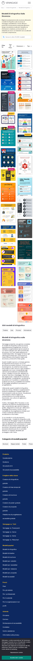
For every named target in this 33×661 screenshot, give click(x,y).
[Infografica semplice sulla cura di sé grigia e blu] (8, 255)
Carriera (5, 619)
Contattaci (6, 627)
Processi (18, 330)
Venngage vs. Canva (9, 532)
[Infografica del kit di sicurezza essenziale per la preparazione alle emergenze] (8, 59)
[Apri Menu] (29, 3)
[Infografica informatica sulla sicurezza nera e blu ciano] (25, 228)
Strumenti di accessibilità (11, 470)
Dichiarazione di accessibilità (12, 623)
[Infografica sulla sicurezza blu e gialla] (8, 234)
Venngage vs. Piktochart (11, 540)
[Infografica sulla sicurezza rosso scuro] (25, 312)
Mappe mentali (15, 444)
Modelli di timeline (8, 553)
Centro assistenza (9, 631)
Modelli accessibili (8, 577)
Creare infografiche (11, 7)
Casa (2, 7)
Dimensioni (20, 46)
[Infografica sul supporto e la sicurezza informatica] (25, 123)
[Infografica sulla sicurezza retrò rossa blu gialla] (25, 291)
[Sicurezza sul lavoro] (8, 175)
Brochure (5, 444)
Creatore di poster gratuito (11, 503)
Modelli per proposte (10, 573)
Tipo (28, 46)
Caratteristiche (7, 458)
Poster (24, 444)
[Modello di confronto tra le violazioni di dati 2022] (8, 119)
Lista (12, 330)
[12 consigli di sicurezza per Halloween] (8, 192)
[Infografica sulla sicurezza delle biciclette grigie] (25, 207)
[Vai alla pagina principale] (10, 2)
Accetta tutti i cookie (16, 657)
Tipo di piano (10, 46)
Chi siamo (6, 615)
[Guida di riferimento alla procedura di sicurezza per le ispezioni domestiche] (8, 157)
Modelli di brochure (9, 557)
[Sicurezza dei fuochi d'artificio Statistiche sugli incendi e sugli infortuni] (8, 102)
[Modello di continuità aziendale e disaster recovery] (25, 59)
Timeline (5, 330)
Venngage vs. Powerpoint (11, 528)
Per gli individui (7, 590)
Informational (27, 330)
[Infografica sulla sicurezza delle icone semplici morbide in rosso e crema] (8, 297)
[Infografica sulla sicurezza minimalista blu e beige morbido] (25, 270)
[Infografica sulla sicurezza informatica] (8, 80)
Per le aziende (7, 598)
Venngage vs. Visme (9, 536)
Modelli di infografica (24, 7)
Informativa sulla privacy (11, 635)
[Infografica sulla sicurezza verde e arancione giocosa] (25, 249)
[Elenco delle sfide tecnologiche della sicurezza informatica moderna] (8, 136)
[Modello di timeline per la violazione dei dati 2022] (25, 80)
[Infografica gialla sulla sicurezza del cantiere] (8, 213)
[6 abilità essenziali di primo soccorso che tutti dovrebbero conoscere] (25, 165)
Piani (4, 586)
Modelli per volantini (9, 561)
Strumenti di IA (8, 466)
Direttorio (6, 462)
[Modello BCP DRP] (25, 144)
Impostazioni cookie (16, 652)
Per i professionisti (9, 594)
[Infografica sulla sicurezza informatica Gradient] (25, 186)
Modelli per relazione (10, 569)
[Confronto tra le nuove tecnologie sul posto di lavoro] (25, 102)
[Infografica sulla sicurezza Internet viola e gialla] (8, 276)
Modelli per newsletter (10, 565)
